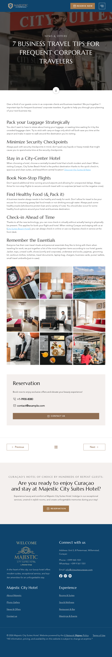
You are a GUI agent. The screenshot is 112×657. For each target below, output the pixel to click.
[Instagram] (65, 576)
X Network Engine (73, 635)
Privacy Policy (82, 635)
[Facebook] (60, 576)
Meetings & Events (68, 616)
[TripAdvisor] (70, 576)
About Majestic (14, 595)
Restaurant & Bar (67, 609)
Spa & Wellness (66, 602)
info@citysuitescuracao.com (79, 569)
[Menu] (102, 6)
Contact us (12, 616)
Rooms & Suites (66, 595)
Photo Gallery (13, 602)
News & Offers (14, 609)
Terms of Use (99, 635)
